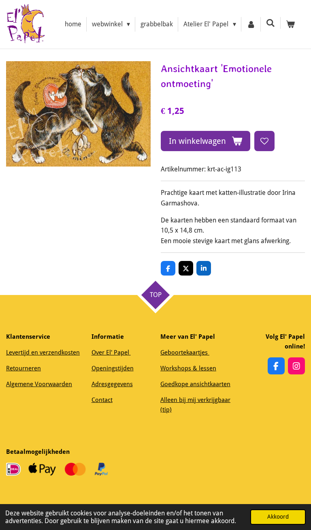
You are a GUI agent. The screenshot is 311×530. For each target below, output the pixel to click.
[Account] (251, 24)
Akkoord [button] (278, 516)
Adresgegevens (112, 384)
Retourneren (23, 368)
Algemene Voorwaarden (39, 384)
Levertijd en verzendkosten (43, 352)
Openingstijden (113, 368)
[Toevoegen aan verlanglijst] (264, 141)
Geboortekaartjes (184, 352)
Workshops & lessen (188, 368)
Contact (102, 400)
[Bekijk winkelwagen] (290, 24)
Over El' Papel (111, 352)
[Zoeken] (270, 23)
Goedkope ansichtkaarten (195, 384)
